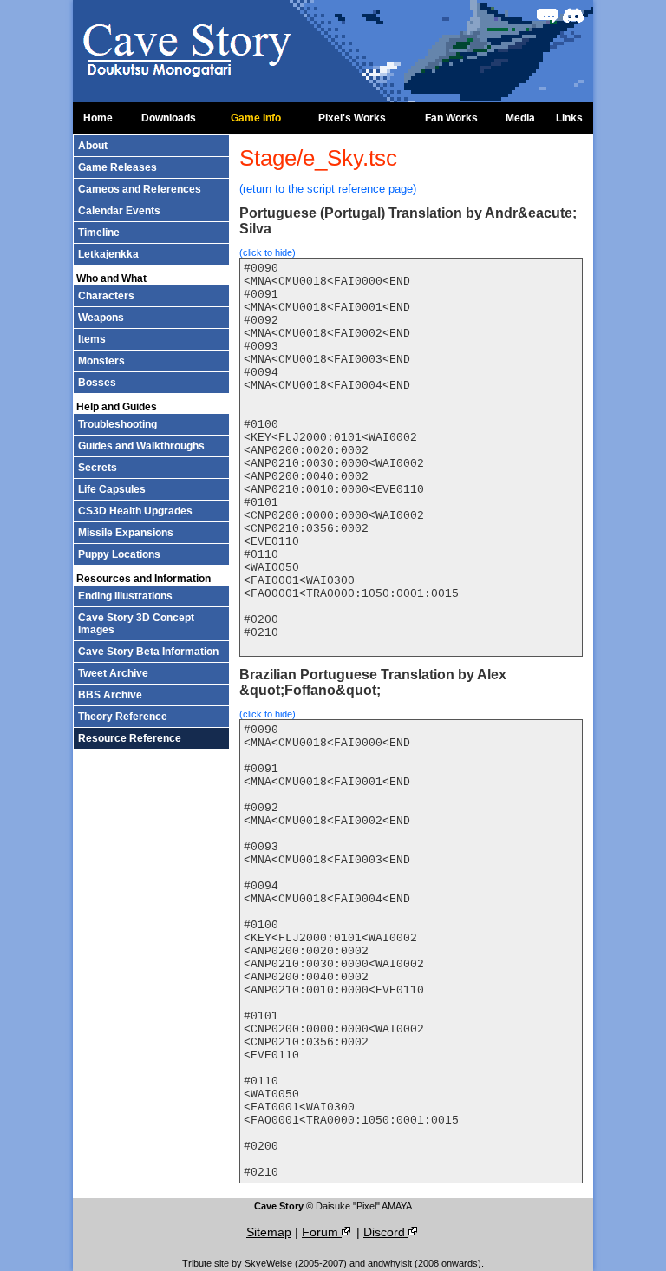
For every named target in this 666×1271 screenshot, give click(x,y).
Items (92, 339)
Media (520, 118)
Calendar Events (119, 211)
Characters (106, 296)
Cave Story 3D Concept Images (136, 624)
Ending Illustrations (125, 596)
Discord (385, 1232)
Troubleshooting (117, 424)
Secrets (97, 468)
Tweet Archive (113, 673)
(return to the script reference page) (327, 188)
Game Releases (117, 167)
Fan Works (451, 118)
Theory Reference (122, 717)
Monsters (101, 361)
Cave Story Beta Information (148, 651)
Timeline (99, 232)
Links (569, 118)
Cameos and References (139, 189)
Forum (322, 1232)
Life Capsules (112, 489)
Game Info (256, 118)
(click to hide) (267, 252)
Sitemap (268, 1232)
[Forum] (547, 15)
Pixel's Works (352, 118)
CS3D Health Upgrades (135, 511)
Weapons (101, 317)
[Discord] (573, 15)
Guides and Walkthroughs (141, 446)
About (93, 146)
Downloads (168, 118)
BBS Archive (110, 695)
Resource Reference (129, 738)
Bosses (97, 383)
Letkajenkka (108, 254)
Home (98, 118)
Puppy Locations (119, 554)
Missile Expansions (125, 533)
